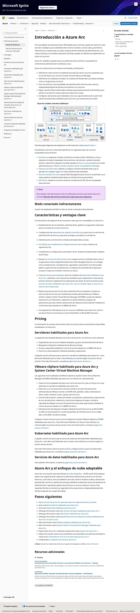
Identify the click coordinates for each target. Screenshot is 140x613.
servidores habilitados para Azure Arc (63, 505)
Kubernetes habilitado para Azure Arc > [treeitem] (13, 76)
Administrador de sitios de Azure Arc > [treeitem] (13, 118)
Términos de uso (111, 611)
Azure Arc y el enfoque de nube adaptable (124, 42)
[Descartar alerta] (136, 4)
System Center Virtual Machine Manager (84, 166)
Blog (50, 611)
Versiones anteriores (39, 611)
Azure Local (83, 163)
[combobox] (14, 33)
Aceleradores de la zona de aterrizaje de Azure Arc (68, 537)
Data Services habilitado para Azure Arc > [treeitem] (14, 82)
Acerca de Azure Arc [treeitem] (13, 45)
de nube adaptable (74, 474)
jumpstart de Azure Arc (88, 531)
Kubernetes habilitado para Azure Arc (61, 508)
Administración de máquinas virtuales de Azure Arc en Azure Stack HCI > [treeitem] (14, 104)
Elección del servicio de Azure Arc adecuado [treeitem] (14, 50)
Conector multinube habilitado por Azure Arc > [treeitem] (14, 125)
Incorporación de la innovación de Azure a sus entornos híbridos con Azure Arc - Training (66, 563)
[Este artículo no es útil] (118, 59)
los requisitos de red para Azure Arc (62, 540)
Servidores (43, 157)
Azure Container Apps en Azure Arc (87, 284)
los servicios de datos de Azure (57, 259)
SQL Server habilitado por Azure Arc (75, 514)
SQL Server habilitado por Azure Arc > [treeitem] (13, 112)
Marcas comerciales (126, 611)
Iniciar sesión (133, 18)
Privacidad (69, 611)
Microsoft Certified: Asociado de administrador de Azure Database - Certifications (64, 573)
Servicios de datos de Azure (49, 174)
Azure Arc (51, 30)
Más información (92, 544)
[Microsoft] (3, 18)
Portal (116, 23)
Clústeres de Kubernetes (48, 169)
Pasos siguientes (121, 46)
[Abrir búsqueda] (125, 18)
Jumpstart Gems (89, 145)
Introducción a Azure (129, 23)
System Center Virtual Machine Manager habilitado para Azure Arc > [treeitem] (14, 96)
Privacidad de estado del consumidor (89, 611)
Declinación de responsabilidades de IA (16, 611)
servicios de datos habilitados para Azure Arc (56, 284)
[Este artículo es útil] (115, 59)
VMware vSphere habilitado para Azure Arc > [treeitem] (13, 88)
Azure (44, 30)
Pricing (117, 39)
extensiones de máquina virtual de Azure (68, 232)
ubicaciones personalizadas (53, 275)
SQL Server (43, 180)
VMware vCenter (59, 166)
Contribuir (59, 611)
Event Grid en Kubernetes (49, 287)
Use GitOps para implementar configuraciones (57, 244)
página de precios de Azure (78, 361)
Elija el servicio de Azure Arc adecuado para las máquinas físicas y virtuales (67, 502)
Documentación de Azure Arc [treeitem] (14, 37)
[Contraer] (25, 28)
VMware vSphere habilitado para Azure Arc (73, 522)
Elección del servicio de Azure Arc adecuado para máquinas (68, 197)
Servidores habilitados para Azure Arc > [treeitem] (13, 70)
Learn (37, 30)
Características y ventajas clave (124, 35)
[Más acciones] (103, 30)
